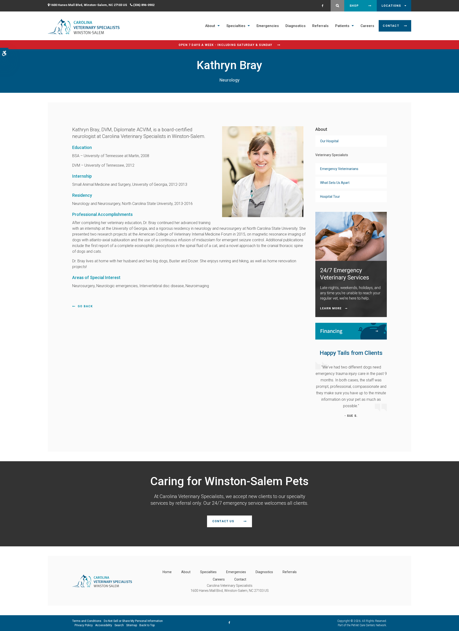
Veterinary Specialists (331, 155)
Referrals (320, 26)
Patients (342, 26)
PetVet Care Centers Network (368, 625)
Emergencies (268, 26)
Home (167, 572)
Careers (367, 26)
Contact (391, 25)
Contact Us (223, 521)
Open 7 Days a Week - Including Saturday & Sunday (226, 45)
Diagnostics (295, 26)
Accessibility (103, 625)
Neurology (229, 79)
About (210, 26)
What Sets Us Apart (335, 183)
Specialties (235, 26)
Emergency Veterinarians (339, 169)
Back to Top (147, 625)
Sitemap (131, 625)
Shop (354, 5)
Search (119, 625)
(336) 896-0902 (143, 5)
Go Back (85, 306)
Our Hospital (329, 141)
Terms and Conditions (86, 621)
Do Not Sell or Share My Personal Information (133, 621)
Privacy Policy (84, 625)
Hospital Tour (330, 196)
